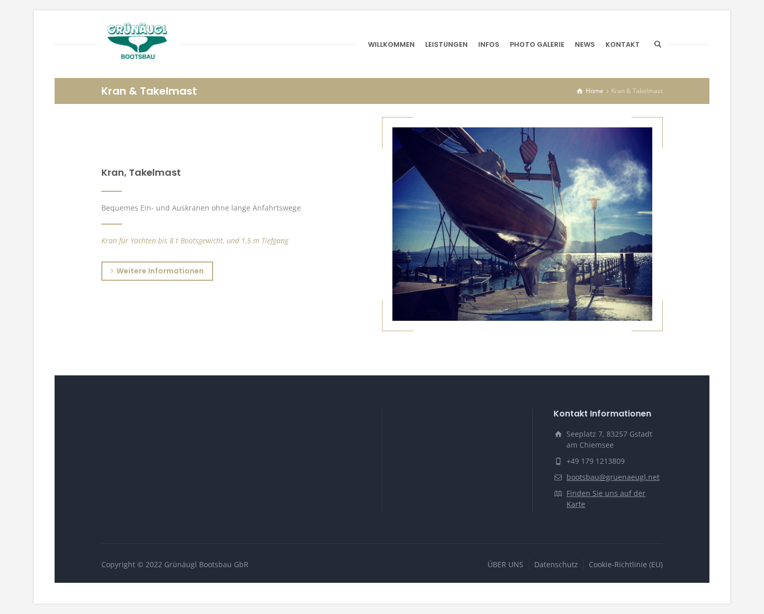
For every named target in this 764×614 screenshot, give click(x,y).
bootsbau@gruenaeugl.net (613, 477)
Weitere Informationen (160, 271)
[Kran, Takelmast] (522, 224)
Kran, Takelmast (141, 172)
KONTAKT (622, 44)
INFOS (488, 44)
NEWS (585, 44)
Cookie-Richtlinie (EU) (626, 564)
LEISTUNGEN (446, 44)
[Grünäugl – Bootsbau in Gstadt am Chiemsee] (138, 44)
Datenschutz (556, 564)
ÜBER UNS (505, 564)
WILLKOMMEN (391, 44)
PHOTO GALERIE (537, 44)
